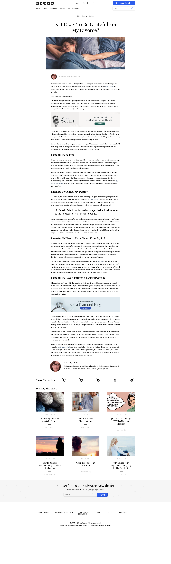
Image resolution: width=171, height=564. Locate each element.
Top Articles (53, 8)
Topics (45, 8)
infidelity (101, 261)
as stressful (109, 86)
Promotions (122, 512)
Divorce (84, 16)
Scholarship (82, 514)
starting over (94, 199)
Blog (78, 16)
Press (98, 512)
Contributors (84, 512)
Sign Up (102, 495)
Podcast (62, 8)
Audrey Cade (65, 76)
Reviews (109, 512)
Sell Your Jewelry (123, 3)
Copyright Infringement (64, 512)
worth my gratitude (64, 347)
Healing (91, 16)
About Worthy (43, 512)
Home (38, 8)
